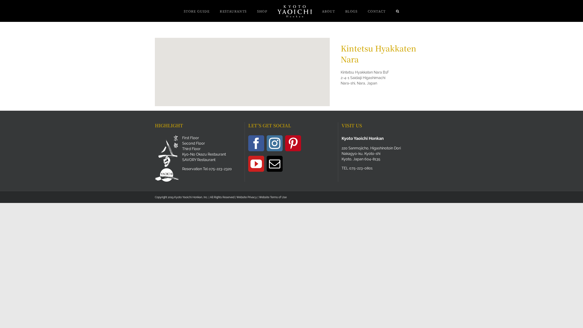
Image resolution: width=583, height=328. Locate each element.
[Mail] (275, 164)
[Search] (378, 10)
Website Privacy (246, 197)
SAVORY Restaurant (198, 160)
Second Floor (193, 143)
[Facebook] (256, 143)
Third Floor (191, 149)
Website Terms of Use (273, 197)
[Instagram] (275, 143)
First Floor (190, 138)
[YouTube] (256, 164)
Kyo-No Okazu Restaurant (204, 154)
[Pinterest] (293, 143)
